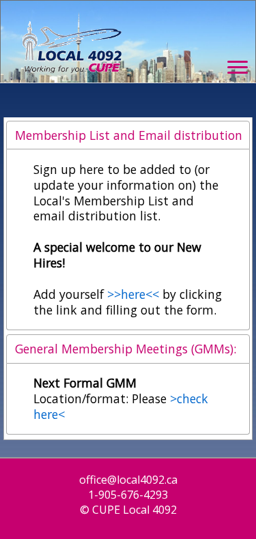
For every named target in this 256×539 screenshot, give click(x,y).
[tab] (128, 135)
